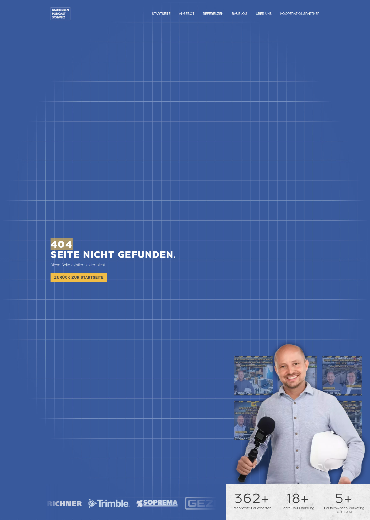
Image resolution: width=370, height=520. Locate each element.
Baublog (239, 14)
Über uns (264, 14)
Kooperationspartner (299, 14)
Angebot (186, 14)
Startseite (161, 14)
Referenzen (213, 14)
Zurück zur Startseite (78, 277)
